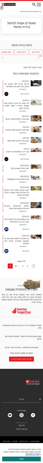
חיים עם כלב (26, 100)
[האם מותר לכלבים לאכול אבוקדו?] (36, 129)
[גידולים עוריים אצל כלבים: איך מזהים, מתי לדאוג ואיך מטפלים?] (36, 83)
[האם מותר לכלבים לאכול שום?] (36, 140)
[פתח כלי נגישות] (1, 7)
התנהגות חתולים (24, 165)
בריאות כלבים (25, 81)
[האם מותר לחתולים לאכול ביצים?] (36, 118)
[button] (38, 4)
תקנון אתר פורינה (34, 441)
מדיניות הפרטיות (24, 441)
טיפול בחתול (21, 52)
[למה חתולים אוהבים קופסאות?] (36, 177)
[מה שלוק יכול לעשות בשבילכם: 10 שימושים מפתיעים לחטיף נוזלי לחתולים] (36, 237)
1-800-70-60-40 (21, 429)
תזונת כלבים (26, 127)
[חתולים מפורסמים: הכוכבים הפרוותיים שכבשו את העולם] (36, 205)
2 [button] (27, 266)
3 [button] (22, 266)
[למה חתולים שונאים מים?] (36, 167)
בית (40, 11)
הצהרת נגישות (6, 441)
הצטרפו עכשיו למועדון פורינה (21, 359)
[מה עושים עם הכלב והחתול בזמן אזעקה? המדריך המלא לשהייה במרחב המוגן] (36, 102)
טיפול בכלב (36, 52)
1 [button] (33, 266)
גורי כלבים (26, 148)
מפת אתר (14, 441)
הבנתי (21, 459)
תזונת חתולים (25, 116)
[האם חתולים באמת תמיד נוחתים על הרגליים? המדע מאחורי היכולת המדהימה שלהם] (36, 188)
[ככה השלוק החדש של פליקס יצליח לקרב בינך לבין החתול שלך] (36, 217)
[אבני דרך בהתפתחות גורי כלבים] (36, 150)
